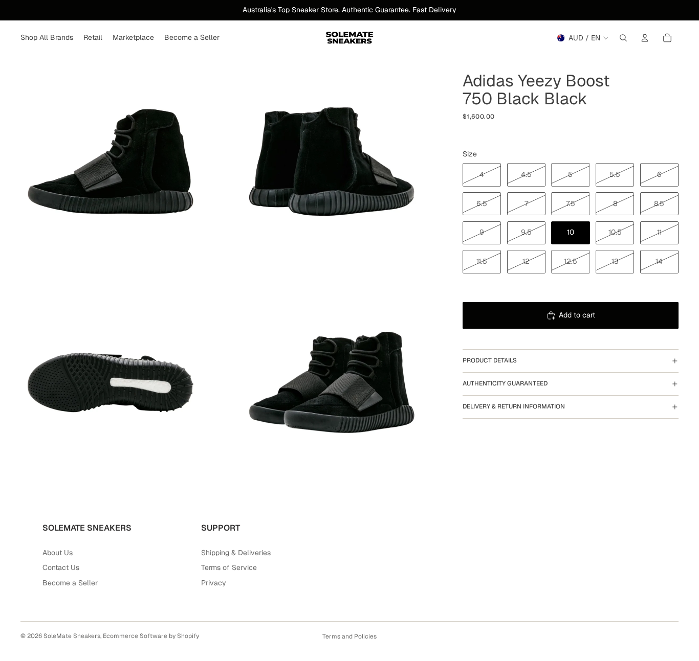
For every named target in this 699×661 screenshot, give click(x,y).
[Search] (623, 38)
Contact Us (60, 567)
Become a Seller (70, 582)
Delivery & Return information (514, 406)
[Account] (645, 38)
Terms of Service (229, 567)
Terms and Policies (349, 636)
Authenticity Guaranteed (505, 383)
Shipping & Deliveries (236, 552)
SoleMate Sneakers (71, 636)
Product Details (490, 360)
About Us (57, 552)
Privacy (213, 582)
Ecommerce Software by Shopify (151, 636)
